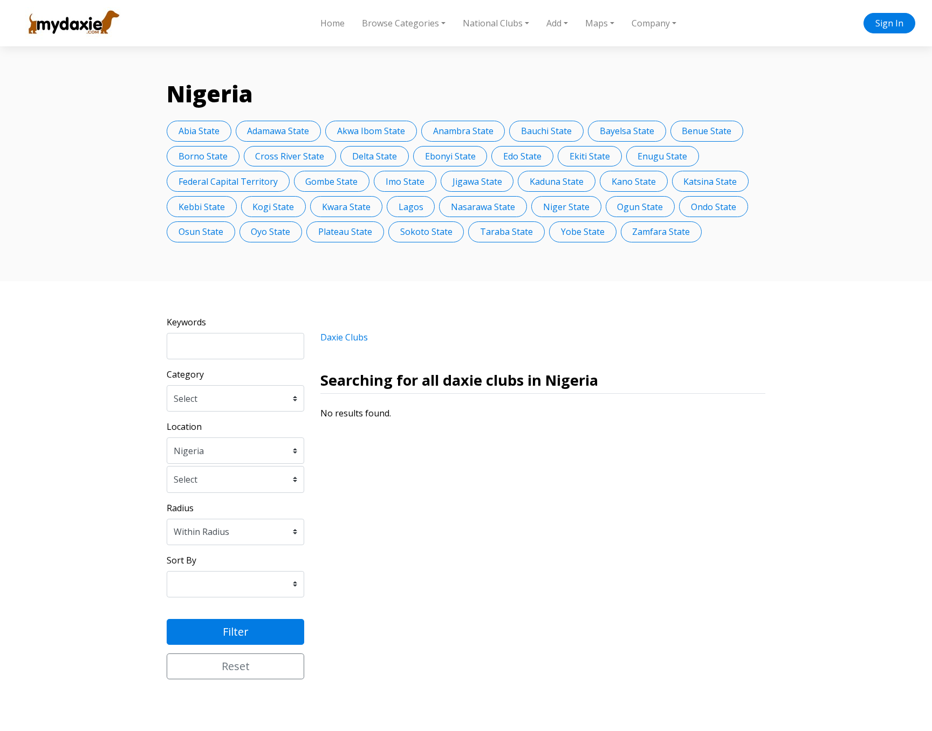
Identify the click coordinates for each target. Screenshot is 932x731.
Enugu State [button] (662, 156)
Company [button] (651, 23)
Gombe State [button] (331, 181)
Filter (236, 631)
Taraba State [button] (506, 232)
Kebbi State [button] (202, 207)
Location (184, 427)
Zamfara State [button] (661, 232)
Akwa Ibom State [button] (371, 131)
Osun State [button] (201, 232)
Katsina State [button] (710, 181)
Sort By (181, 560)
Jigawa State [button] (477, 181)
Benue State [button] (706, 131)
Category (185, 374)
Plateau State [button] (345, 232)
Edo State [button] (522, 156)
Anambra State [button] (463, 131)
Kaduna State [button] (557, 181)
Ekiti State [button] (590, 156)
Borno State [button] (203, 156)
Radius (180, 508)
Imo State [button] (405, 181)
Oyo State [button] (270, 232)
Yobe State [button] (583, 232)
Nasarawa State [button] (483, 207)
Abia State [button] (199, 131)
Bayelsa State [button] (627, 131)
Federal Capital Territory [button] (228, 181)
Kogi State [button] (273, 207)
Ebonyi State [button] (450, 156)
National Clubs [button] (493, 23)
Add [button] (553, 23)
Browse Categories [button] (400, 23)
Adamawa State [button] (278, 131)
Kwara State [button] (346, 207)
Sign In (889, 23)
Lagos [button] (411, 207)
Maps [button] (596, 23)
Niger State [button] (566, 207)
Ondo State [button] (713, 207)
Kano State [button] (634, 181)
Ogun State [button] (640, 207)
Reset (236, 666)
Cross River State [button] (289, 156)
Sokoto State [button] (426, 232)
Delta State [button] (374, 156)
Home (332, 23)
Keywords (186, 322)
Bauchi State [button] (546, 131)
